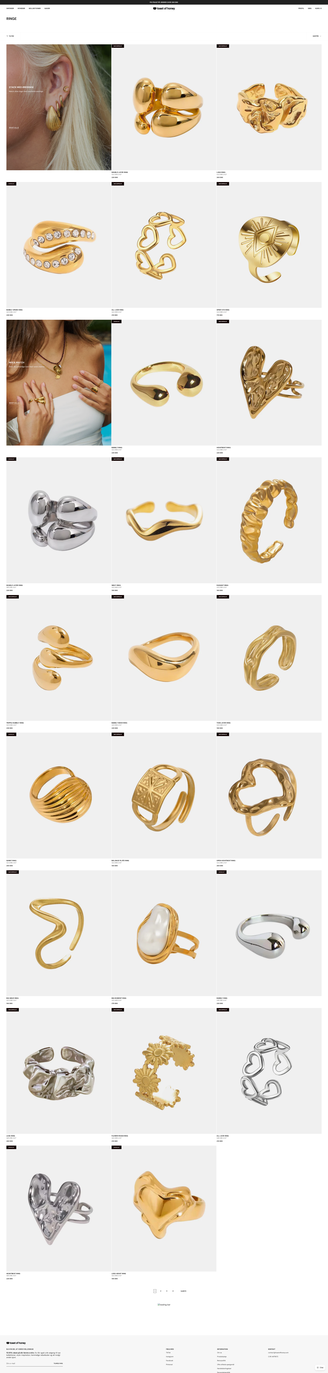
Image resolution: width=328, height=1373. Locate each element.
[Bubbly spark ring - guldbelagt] (58, 245)
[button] (10, 9)
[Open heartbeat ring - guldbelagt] (269, 795)
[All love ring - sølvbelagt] (269, 1071)
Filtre (11, 36)
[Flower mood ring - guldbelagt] (164, 1071)
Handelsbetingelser (224, 1368)
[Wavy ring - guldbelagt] (164, 520)
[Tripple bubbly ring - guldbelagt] (58, 658)
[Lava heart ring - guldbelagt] (164, 1208)
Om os (219, 1353)
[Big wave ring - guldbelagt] (58, 933)
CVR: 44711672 (273, 1357)
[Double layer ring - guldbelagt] (164, 107)
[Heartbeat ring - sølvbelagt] (58, 1208)
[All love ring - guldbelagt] (164, 245)
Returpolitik (221, 1361)
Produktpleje (222, 1357)
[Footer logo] (16, 1343)
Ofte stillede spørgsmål (225, 1365)
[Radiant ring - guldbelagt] (269, 520)
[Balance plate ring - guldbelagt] (164, 795)
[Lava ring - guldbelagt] (269, 107)
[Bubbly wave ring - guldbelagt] (164, 658)
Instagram (169, 1357)
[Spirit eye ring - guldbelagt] (269, 245)
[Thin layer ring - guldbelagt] (269, 658)
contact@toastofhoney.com (278, 1353)
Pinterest (169, 1365)
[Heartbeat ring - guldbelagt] (269, 383)
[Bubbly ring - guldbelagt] (164, 383)
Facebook (169, 1361)
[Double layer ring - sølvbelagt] (58, 520)
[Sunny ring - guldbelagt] (58, 795)
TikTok (168, 1353)
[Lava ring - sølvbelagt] (58, 1071)
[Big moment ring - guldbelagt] (164, 933)
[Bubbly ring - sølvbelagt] (269, 933)
